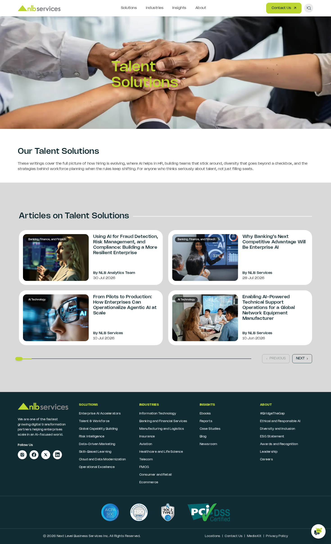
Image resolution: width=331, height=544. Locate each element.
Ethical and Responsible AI (280, 421)
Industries (154, 8)
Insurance (147, 436)
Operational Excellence (97, 467)
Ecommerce (148, 482)
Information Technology (157, 413)
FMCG (144, 467)
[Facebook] (34, 454)
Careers (266, 459)
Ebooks (205, 413)
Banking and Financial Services (163, 421)
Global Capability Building (98, 429)
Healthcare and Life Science (161, 451)
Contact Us (281, 8)
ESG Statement (272, 436)
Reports (206, 421)
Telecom (146, 459)
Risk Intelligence (91, 436)
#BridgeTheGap (272, 413)
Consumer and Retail (155, 474)
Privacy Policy (277, 536)
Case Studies (210, 429)
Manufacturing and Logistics (161, 429)
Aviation (145, 444)
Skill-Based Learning (95, 451)
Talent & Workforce (94, 421)
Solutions (129, 8)
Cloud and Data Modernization (102, 459)
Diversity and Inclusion (277, 429)
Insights (179, 8)
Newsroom (208, 444)
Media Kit (254, 536)
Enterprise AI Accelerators (100, 413)
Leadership (268, 451)
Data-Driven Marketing (97, 444)
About (200, 8)
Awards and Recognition (279, 444)
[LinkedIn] (57, 454)
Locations (212, 536)
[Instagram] (22, 454)
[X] (45, 454)
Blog (203, 436)
